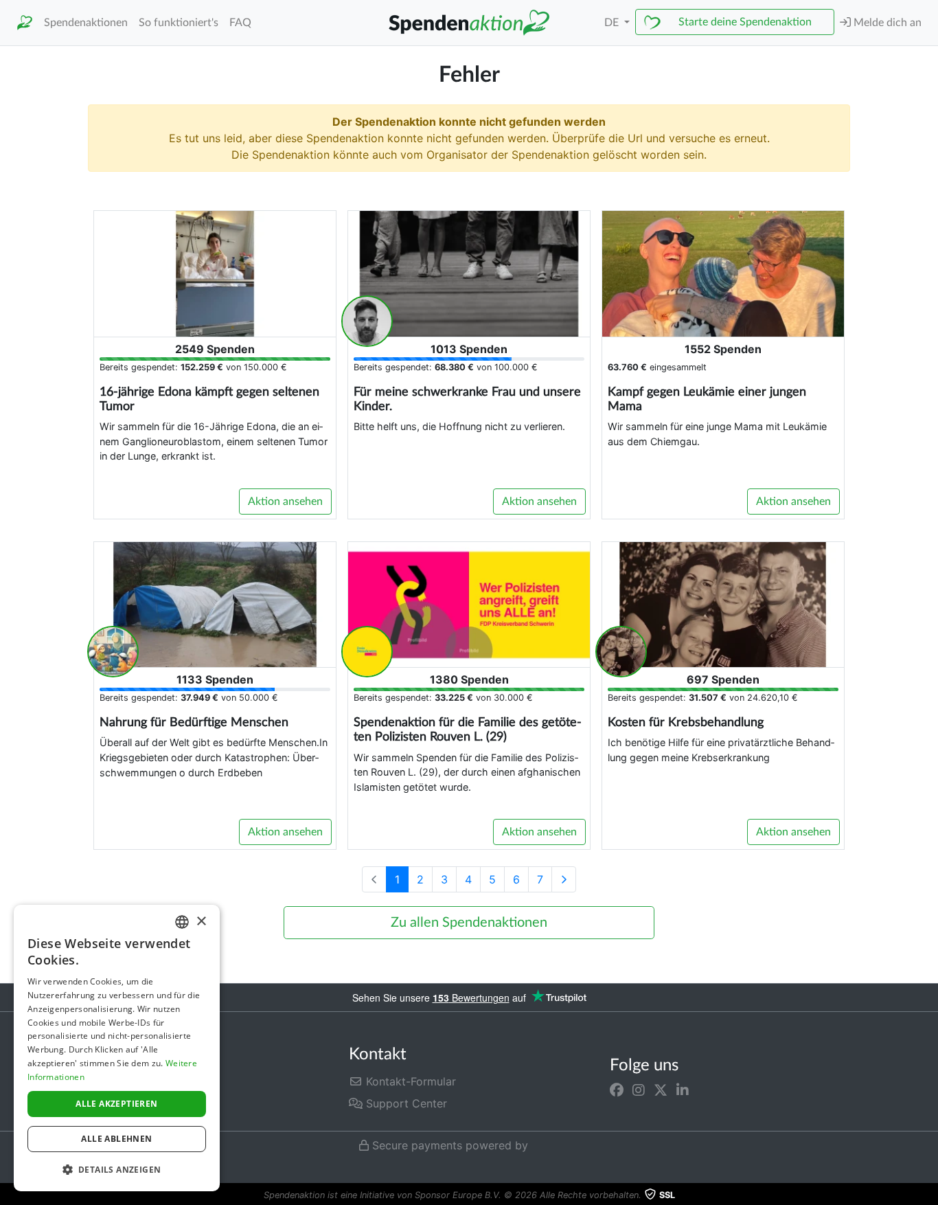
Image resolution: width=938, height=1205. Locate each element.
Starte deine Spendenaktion (745, 21)
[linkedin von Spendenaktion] (682, 1089)
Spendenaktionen (86, 22)
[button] (116, 1169)
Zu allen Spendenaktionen (469, 923)
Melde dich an (886, 22)
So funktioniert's (178, 22)
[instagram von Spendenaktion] (638, 1089)
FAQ (240, 22)
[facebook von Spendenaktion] (617, 1089)
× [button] (201, 921)
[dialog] (117, 1048)
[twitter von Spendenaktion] (660, 1089)
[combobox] (182, 922)
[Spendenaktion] (24, 23)
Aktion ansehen (285, 501)
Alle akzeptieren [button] (116, 1104)
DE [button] (612, 22)
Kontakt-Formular (409, 1081)
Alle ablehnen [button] (116, 1139)
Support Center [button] (405, 1103)
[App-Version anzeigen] (928, 1195)
